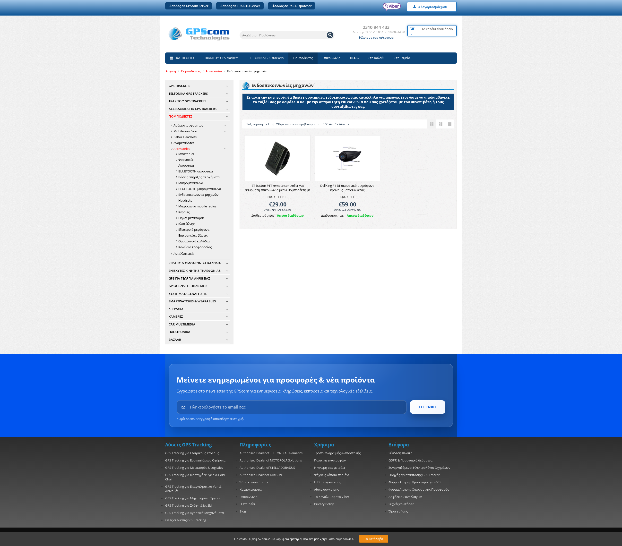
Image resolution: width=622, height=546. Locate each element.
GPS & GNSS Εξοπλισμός (188, 286)
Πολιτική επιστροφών (330, 460)
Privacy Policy (324, 504)
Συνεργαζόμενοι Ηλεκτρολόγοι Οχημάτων (419, 467)
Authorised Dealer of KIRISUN (261, 475)
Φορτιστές (185, 159)
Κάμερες (176, 316)
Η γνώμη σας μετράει (329, 467)
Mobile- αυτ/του (185, 131)
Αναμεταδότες (183, 143)
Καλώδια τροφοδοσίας (195, 247)
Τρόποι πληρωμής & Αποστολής (337, 453)
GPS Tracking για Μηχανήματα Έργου (192, 498)
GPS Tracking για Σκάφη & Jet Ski (188, 505)
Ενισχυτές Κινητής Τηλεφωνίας (195, 270)
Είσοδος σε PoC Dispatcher (291, 6)
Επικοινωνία (331, 58)
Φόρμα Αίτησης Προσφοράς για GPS (415, 482)
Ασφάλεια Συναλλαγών (405, 497)
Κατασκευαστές (251, 489)
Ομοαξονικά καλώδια (194, 241)
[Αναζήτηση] (330, 35)
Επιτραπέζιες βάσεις (192, 235)
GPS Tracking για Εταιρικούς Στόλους (192, 453)
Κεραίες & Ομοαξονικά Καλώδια (195, 263)
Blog (243, 511)
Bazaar (175, 339)
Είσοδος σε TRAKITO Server (240, 6)
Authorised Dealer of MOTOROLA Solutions (271, 460)
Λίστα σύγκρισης (326, 489)
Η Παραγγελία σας (327, 482)
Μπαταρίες (186, 154)
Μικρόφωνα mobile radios (197, 206)
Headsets (185, 200)
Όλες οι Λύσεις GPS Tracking (185, 520)
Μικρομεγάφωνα (190, 183)
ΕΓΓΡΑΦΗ (427, 407)
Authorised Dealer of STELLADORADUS (267, 467)
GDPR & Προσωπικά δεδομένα (410, 460)
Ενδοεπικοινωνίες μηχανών (198, 194)
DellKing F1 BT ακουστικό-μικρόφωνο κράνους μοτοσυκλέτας (347, 187)
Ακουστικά (186, 165)
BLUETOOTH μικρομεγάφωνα (199, 189)
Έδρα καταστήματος (254, 482)
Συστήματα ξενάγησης (188, 293)
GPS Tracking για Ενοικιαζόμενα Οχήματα (195, 460)
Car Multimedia (182, 324)
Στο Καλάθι (376, 58)
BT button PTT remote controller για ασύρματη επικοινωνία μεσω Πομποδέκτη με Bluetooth (277, 189)
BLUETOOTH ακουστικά (195, 171)
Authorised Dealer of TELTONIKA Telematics (271, 453)
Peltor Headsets (185, 137)
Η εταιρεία (247, 504)
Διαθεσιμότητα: (262, 215)
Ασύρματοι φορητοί (188, 125)
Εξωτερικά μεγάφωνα (193, 229)
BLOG (354, 58)
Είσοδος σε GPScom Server (188, 6)
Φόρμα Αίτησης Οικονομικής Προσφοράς (419, 489)
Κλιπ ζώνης (186, 224)
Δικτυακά (176, 309)
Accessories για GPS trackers (192, 109)
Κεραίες (184, 212)
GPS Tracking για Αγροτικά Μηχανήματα (194, 513)
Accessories (214, 71)
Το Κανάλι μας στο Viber (331, 497)
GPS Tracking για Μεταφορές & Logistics (194, 467)
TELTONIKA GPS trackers (266, 58)
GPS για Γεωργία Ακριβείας (189, 278)
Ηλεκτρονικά (179, 332)
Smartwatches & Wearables (192, 301)
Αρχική (171, 71)
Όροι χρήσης (398, 511)
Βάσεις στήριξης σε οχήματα (199, 177)
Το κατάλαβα (373, 539)
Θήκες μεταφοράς (191, 218)
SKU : (271, 197)
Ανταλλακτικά (183, 253)
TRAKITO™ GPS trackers (221, 58)
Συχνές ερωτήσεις (401, 504)
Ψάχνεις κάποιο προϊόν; (331, 475)
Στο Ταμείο (402, 58)
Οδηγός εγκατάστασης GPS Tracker (414, 475)
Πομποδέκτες (303, 58)
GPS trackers (179, 86)
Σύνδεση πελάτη (400, 453)
